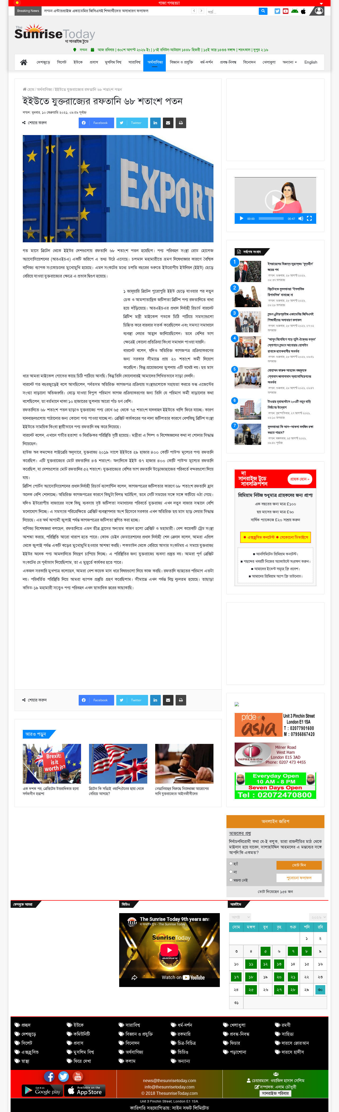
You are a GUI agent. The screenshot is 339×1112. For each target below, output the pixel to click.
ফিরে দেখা (82, 1061)
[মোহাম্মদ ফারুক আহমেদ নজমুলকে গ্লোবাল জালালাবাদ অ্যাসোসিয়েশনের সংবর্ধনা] (248, 377)
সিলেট (26, 1043)
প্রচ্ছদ (25, 1025)
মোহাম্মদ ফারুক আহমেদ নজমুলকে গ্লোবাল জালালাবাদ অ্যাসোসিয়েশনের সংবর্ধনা (289, 376)
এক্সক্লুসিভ (30, 1052)
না (235, 872)
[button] (275, 200)
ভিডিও (183, 1052)
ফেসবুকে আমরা (22, 904)
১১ (251, 964)
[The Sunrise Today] (55, 34)
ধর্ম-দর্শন (185, 1025)
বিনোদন (132, 1043)
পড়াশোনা (238, 1052)
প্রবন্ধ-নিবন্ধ (239, 1034)
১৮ (251, 977)
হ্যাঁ (236, 863)
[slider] (271, 218)
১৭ (236, 977)
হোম (30, 89)
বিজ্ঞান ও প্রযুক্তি (139, 1034)
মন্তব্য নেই (241, 880)
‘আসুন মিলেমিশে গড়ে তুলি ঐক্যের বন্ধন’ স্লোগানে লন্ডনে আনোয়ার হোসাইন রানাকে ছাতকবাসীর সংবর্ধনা (120, 10)
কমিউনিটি (82, 1034)
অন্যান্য (184, 1061)
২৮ (293, 989)
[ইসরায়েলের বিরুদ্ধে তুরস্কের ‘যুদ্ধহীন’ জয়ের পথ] (248, 271)
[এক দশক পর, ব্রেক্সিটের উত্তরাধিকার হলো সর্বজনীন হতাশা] (52, 764)
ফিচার (235, 1043)
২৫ (251, 989)
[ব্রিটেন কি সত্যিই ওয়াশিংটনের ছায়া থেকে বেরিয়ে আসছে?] (118, 764)
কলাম (131, 1061)
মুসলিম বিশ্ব (84, 1052)
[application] (275, 200)
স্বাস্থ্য (25, 1061)
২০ (279, 977)
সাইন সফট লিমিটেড (190, 1108)
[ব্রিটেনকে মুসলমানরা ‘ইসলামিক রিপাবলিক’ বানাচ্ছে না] (248, 296)
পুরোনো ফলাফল (299, 878)
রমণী (286, 1025)
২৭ (279, 989)
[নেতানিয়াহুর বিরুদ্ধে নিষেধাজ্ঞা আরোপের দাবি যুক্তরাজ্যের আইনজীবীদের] (184, 764)
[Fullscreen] (309, 218)
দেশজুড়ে (28, 1034)
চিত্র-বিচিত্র (187, 1043)
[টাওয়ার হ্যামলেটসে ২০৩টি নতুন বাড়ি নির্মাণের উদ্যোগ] (248, 409)
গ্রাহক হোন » (300, 479)
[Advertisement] (222, 29)
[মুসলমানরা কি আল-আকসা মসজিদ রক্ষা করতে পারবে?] (248, 434)
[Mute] (301, 218)
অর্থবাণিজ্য (44, 89)
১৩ (279, 964)
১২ (265, 964)
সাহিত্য (288, 1034)
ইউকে (79, 1025)
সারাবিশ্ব (133, 1025)
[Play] (241, 218)
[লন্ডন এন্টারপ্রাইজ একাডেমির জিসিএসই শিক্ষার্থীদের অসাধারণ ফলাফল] (248, 321)
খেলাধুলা (238, 1025)
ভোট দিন (299, 865)
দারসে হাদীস (293, 1052)
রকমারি (184, 1034)
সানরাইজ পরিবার (275, 1093)
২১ (293, 977)
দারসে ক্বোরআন (295, 1043)
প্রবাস (78, 1043)
